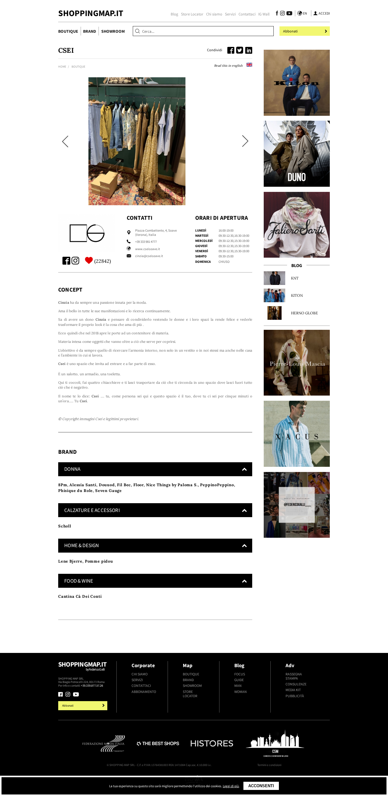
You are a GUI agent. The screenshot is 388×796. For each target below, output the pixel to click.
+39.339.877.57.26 (92, 685)
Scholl (64, 526)
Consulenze (296, 684)
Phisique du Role (75, 490)
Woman (240, 692)
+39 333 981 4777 (146, 241)
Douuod (107, 484)
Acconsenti (261, 786)
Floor (138, 484)
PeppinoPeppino (217, 484)
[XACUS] (297, 434)
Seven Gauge (108, 490)
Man (238, 686)
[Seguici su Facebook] (277, 14)
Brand (89, 31)
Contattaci (247, 14)
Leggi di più (231, 786)
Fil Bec (124, 484)
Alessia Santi (82, 484)
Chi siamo (214, 14)
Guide (239, 680)
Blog (174, 14)
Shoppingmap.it (82, 665)
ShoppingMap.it (90, 13)
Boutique (68, 31)
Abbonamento (144, 692)
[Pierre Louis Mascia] (297, 363)
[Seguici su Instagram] (282, 14)
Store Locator (192, 14)
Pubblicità (295, 696)
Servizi (230, 14)
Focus (239, 674)
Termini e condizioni (269, 765)
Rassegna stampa (294, 676)
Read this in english (228, 66)
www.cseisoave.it (147, 249)
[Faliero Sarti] (297, 225)
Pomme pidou (99, 561)
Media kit (293, 690)
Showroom (113, 31)
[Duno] (297, 154)
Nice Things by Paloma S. (172, 484)
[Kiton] (297, 83)
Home (62, 67)
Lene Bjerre (70, 561)
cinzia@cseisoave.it (149, 256)
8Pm (62, 484)
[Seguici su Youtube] (288, 14)
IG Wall (263, 14)
